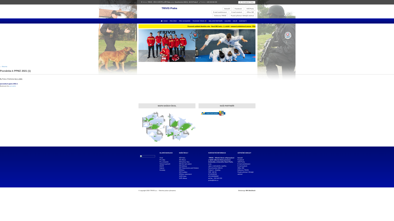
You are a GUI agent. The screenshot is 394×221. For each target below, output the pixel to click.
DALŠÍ (235, 21)
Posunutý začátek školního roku (187, 26)
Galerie (228, 21)
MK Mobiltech (250, 190)
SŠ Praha (182, 158)
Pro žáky (173, 21)
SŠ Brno (181, 170)
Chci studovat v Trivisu (247, 2)
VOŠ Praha (250, 9)
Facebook (238, 9)
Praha (4, 79)
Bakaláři (227, 9)
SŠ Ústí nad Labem (185, 164)
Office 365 (250, 12)
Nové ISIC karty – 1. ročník (209, 26)
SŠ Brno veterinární (185, 174)
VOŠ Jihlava (183, 178)
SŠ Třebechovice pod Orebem (189, 168)
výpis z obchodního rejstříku (217, 166)
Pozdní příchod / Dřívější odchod (242, 15)
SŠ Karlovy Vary (184, 162)
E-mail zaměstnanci (220, 12)
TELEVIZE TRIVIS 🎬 (199, 21)
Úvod (165, 21)
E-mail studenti (236, 12)
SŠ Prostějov (183, 172)
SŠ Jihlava (182, 160)
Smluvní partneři (215, 21)
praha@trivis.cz (213, 180)
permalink (12, 86)
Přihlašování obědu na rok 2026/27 (253, 26)
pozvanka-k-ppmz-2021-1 (9, 84)
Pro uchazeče (184, 21)
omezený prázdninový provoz (229, 26)
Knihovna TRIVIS (220, 15)
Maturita (3, 66)
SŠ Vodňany (183, 166)
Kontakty (243, 21)
